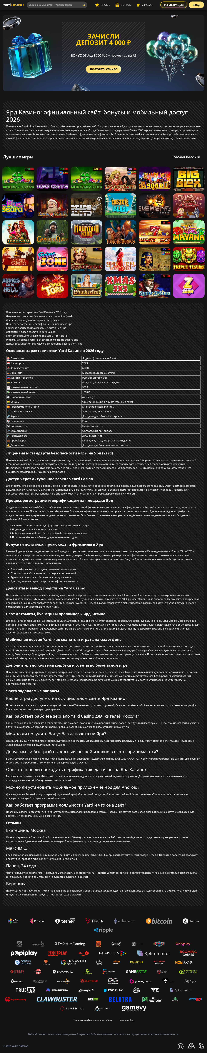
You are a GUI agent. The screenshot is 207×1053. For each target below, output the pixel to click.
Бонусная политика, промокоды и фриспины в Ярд (36, 328)
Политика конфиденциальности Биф (92, 1020)
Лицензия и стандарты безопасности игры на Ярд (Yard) (39, 316)
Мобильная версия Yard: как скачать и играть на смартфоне (42, 339)
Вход (196, 5)
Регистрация (174, 5)
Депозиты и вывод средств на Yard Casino (30, 332)
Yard (13, 4)
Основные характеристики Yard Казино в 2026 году (36, 312)
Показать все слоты (186, 156)
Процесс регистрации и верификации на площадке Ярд (39, 324)
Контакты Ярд (126, 1020)
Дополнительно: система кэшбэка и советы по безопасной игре (44, 343)
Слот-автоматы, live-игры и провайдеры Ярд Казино (37, 335)
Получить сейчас (103, 69)
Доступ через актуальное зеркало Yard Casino (33, 320)
